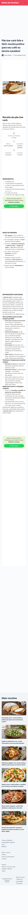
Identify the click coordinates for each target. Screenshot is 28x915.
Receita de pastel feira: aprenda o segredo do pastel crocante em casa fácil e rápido (13, 829)
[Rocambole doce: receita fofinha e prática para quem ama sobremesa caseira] (14, 708)
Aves (3, 844)
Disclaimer (19, 883)
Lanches (4, 858)
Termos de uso (20, 877)
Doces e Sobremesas (8, 856)
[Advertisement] (14, 20)
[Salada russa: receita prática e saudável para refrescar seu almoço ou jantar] (14, 775)
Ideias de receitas (10, 2)
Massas (4, 864)
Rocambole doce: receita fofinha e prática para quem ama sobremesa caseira (12, 719)
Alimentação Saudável (8, 842)
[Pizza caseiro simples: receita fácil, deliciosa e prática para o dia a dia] (14, 797)
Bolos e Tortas (6, 852)
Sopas (3, 871)
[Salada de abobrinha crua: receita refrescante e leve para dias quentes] (14, 732)
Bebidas (4, 846)
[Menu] (25, 2)
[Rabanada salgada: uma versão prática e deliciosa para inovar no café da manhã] (14, 753)
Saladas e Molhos (7, 869)
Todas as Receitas (7, 840)
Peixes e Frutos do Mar (8, 867)
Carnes (4, 854)
